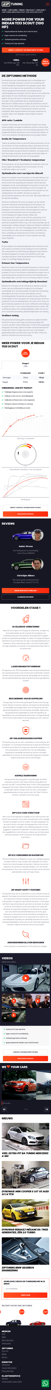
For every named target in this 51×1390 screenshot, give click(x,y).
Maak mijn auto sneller (26, 590)
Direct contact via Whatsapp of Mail (25, 50)
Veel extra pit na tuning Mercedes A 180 (25, 1154)
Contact (5, 1378)
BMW (4, 1337)
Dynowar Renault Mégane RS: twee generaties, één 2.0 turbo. (25, 1231)
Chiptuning (13, 10)
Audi (3, 1334)
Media (4, 1354)
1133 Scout (30, 10)
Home (4, 10)
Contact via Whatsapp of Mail (25, 1052)
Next (46, 1109)
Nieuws (4, 1357)
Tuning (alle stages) (9, 1368)
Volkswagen (6, 1343)
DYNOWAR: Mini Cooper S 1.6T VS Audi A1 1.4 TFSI (25, 1192)
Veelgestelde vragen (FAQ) (12, 1382)
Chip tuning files (8, 1371)
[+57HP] (13, 1323)
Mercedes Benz (8, 1340)
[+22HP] (37, 1323)
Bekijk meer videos (9, 962)
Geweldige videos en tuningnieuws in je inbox (24, 1282)
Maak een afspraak (26, 514)
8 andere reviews (25, 597)
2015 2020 (40, 10)
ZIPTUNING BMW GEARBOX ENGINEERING (18, 1269)
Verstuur (25, 1295)
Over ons (5, 1351)
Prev (4, 1109)
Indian (21, 10)
